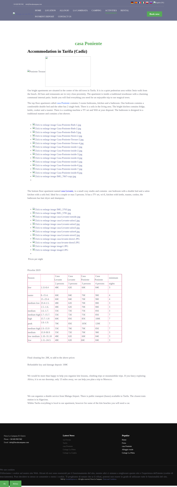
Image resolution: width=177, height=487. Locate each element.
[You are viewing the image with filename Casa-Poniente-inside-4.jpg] (57, 157)
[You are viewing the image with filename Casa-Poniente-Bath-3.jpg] (57, 132)
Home (38, 10)
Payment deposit (44, 16)
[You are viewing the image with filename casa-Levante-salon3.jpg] (56, 227)
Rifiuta (15, 484)
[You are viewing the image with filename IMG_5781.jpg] (52, 213)
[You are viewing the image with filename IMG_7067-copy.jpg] (54, 176)
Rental (125, 10)
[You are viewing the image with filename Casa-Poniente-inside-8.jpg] (57, 172)
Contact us (64, 16)
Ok (4, 484)
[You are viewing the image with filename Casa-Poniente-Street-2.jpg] (57, 135)
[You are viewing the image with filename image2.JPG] (50, 249)
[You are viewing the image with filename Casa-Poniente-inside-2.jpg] (57, 150)
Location (50, 10)
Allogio (64, 10)
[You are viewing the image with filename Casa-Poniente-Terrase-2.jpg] (58, 139)
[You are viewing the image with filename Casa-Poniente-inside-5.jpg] (57, 161)
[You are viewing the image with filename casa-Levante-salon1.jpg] (56, 220)
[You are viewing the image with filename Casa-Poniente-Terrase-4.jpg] (58, 143)
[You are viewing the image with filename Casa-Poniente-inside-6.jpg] (57, 165)
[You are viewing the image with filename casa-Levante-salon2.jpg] (56, 224)
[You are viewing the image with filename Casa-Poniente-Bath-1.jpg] (57, 124)
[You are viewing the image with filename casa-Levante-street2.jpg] (56, 235)
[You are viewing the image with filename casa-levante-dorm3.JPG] (56, 242)
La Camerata (80, 10)
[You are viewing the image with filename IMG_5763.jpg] (52, 209)
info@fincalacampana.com (19, 442)
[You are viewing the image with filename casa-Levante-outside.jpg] (56, 216)
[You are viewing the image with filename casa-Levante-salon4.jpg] (56, 231)
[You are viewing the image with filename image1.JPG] (50, 246)
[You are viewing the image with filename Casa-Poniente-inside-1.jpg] (57, 146)
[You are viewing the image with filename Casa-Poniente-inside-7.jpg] (57, 169)
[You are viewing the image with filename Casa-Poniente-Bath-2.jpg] (57, 128)
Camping (96, 10)
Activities (111, 10)
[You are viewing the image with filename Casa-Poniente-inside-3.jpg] (57, 154)
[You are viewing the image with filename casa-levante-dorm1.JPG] (56, 238)
